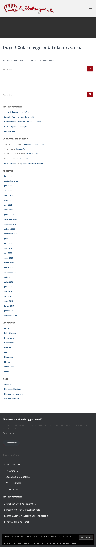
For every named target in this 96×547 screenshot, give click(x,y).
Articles (7, 328)
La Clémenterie (13, 465)
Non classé (8, 357)
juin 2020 (8, 243)
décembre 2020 (10, 219)
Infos (6, 352)
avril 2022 (8, 190)
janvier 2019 (9, 310)
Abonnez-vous (11, 443)
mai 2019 (8, 291)
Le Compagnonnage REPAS (18, 477)
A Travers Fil (12, 471)
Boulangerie (9, 338)
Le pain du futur (22, 158)
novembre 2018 (10, 315)
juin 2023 (8, 176)
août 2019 (8, 277)
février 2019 (9, 306)
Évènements (9, 342)
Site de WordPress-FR (13, 398)
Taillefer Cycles (13, 483)
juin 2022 (8, 186)
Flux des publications (12, 389)
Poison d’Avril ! (10, 131)
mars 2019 (8, 301)
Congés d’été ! (21, 149)
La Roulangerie (10, 163)
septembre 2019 (11, 272)
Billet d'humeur (10, 333)
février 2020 (9, 262)
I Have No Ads (12, 489)
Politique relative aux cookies (66, 543)
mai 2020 (8, 248)
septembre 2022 (11, 181)
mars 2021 (8, 210)
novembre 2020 (10, 224)
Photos (7, 362)
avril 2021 (8, 205)
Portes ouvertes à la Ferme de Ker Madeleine (22, 122)
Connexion (8, 384)
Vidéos (7, 371)
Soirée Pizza (9, 366)
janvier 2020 (9, 267)
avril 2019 (8, 296)
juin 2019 (8, 286)
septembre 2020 (11, 234)
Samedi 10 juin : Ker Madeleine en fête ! (20, 117)
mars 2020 (8, 258)
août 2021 (8, 200)
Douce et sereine (33, 154)
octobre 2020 (9, 229)
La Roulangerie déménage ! (15, 126)
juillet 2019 (8, 282)
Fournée (7, 347)
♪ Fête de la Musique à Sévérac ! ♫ (18, 112)
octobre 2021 (9, 195)
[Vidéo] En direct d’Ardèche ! (33, 163)
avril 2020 (8, 253)
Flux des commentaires (13, 394)
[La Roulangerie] (30, 8)
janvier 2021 (9, 214)
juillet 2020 (8, 238)
